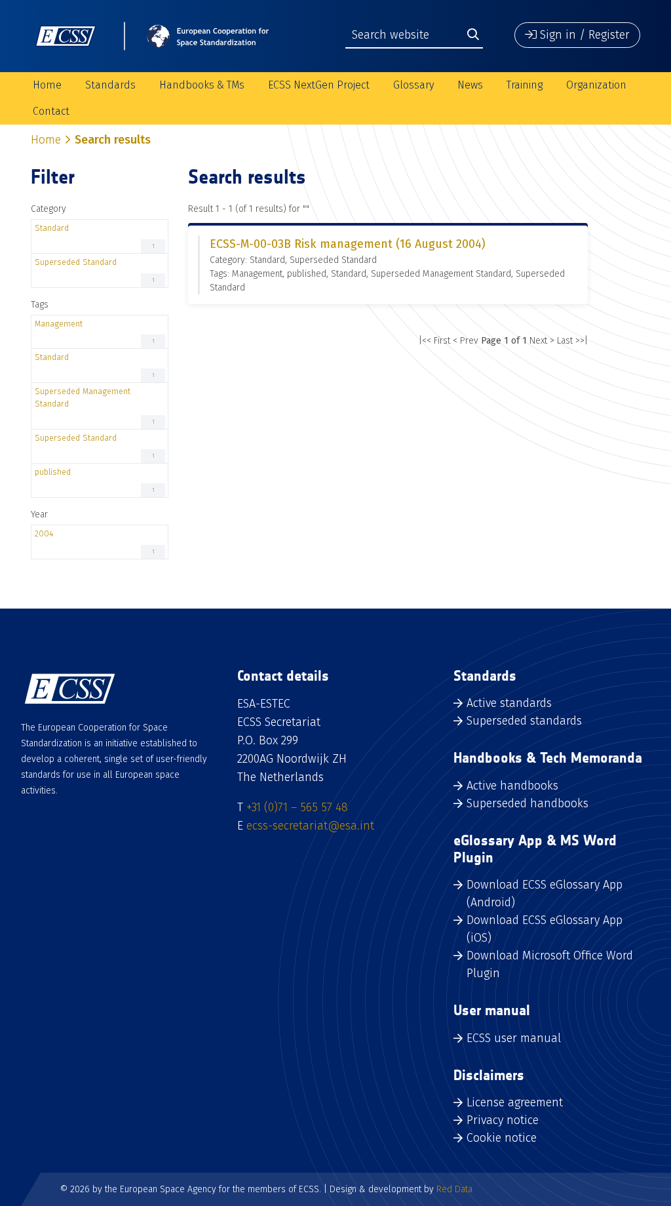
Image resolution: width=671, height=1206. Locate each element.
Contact (51, 111)
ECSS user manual (514, 1038)
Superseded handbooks (527, 803)
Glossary (413, 85)
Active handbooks (512, 785)
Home (47, 85)
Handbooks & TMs (201, 85)
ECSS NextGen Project (319, 85)
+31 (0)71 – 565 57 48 (297, 807)
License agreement (515, 1102)
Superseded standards (524, 721)
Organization (596, 85)
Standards (110, 85)
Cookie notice (502, 1138)
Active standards (509, 703)
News (470, 85)
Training (525, 85)
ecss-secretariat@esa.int (310, 825)
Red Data (454, 1189)
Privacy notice (503, 1120)
